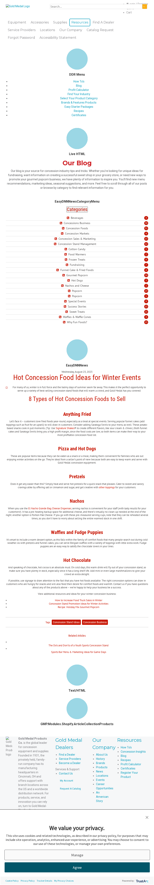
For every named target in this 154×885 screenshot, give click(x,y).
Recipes (79, 111)
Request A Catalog (70, 788)
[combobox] (96, 6)
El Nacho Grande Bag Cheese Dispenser (49, 508)
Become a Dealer (70, 763)
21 (146, 311)
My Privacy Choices (64, 880)
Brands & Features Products (78, 102)
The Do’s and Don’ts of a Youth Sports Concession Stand (78, 645)
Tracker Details (44, 880)
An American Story (102, 797)
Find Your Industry (79, 94)
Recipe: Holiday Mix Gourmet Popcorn (78, 607)
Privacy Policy (28, 880)
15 (146, 306)
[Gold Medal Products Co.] (18, 6)
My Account (66, 780)
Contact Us (66, 773)
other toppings (107, 487)
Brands (100, 763)
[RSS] (68, 218)
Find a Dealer (67, 754)
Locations (102, 775)
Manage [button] (77, 855)
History (100, 758)
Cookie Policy (12, 880)
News (99, 771)
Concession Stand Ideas (66, 622)
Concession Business (95, 622)
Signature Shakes (65, 428)
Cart (129, 12)
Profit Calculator (79, 89)
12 (146, 244)
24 (146, 275)
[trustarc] (141, 880)
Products (101, 767)
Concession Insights (133, 751)
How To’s (78, 81)
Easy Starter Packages (79, 106)
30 (146, 223)
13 (146, 238)
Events (100, 779)
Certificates (79, 115)
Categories (77, 209)
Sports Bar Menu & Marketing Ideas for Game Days (78, 652)
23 (146, 290)
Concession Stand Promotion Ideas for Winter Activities (78, 603)
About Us (102, 754)
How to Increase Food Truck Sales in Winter (78, 600)
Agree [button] (77, 867)
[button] (147, 817)
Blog (79, 85)
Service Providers (70, 758)
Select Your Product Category (79, 98)
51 (146, 228)
